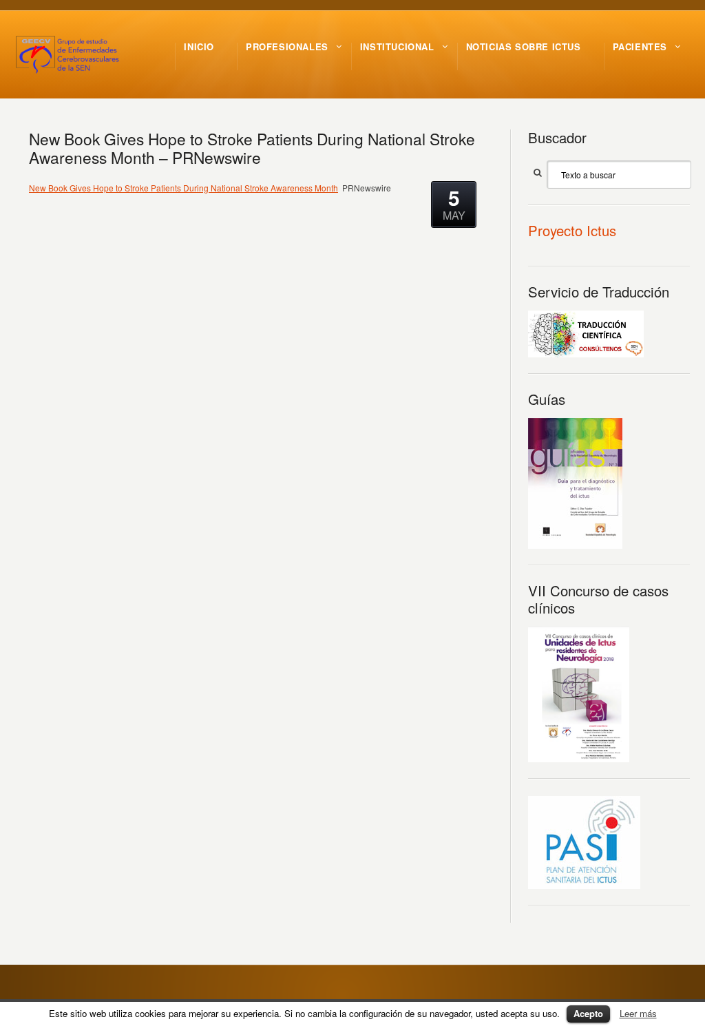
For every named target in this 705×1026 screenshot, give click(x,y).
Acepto (588, 1013)
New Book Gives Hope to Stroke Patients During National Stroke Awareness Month (183, 187)
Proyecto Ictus (572, 230)
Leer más (638, 1013)
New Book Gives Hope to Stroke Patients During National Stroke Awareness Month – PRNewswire (252, 147)
